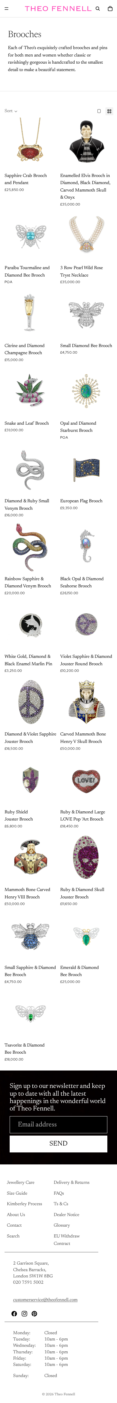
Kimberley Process (24, 1204)
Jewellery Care (20, 1182)
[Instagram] (24, 1313)
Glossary (62, 1225)
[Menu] (6, 8)
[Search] (97, 8)
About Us (16, 1214)
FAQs (59, 1193)
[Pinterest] (34, 1313)
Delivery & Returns (71, 1182)
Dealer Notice (66, 1214)
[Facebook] (14, 1313)
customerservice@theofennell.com (45, 1300)
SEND (58, 1143)
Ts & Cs (61, 1204)
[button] (11, 111)
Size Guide (17, 1193)
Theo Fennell (65, 1394)
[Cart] (110, 8)
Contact (14, 1225)
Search (13, 1236)
